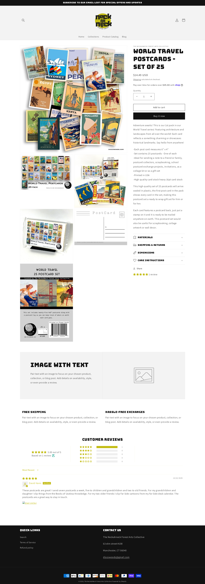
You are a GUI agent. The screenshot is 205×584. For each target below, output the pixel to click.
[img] (29, 478)
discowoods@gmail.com (116, 557)
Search (23, 537)
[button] (23, 20)
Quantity (137, 90)
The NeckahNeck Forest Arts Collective (98, 581)
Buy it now (159, 115)
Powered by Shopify (119, 581)
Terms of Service (28, 542)
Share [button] (139, 268)
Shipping (137, 79)
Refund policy (26, 547)
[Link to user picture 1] (29, 508)
